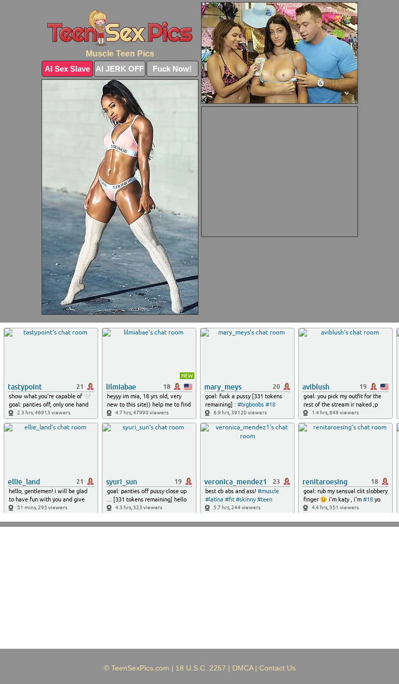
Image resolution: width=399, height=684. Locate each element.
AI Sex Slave (67, 68)
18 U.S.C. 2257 (201, 668)
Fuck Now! (172, 68)
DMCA (242, 668)
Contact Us (277, 668)
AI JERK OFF (120, 68)
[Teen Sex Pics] (120, 28)
